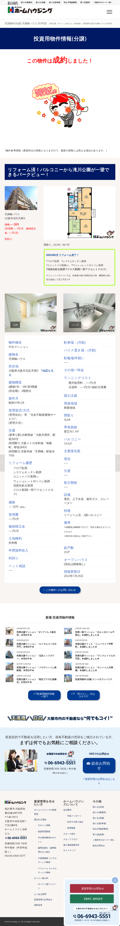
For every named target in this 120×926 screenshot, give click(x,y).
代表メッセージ (74, 815)
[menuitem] (26, 2)
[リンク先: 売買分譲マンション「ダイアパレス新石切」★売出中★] (9, 631)
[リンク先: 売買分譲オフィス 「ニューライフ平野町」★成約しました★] (68, 643)
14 (101, 329)
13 (98, 329)
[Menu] (108, 12)
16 (106, 329)
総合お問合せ (13, 4)
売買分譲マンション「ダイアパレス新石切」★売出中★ (36, 633)
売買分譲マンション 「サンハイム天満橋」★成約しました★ (94, 669)
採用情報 (71, 827)
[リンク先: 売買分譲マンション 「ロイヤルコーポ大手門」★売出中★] (9, 643)
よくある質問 (40, 894)
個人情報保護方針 (71, 844)
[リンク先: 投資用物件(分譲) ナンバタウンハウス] (68, 678)
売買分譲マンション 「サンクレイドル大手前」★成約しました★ (95, 657)
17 (108, 329)
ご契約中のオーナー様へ (102, 2)
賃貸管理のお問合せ (43, 899)
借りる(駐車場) (54, 2)
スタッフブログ (70, 839)
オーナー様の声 (41, 878)
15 (103, 329)
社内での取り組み (75, 821)
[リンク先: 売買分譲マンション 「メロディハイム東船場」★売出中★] (9, 666)
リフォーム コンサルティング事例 (47, 870)
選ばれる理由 (40, 819)
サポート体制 (44, 825)
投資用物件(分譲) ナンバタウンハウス (93, 679)
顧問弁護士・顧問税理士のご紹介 (47, 849)
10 (42, 329)
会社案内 (67, 809)
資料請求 (38, 905)
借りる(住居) (98, 806)
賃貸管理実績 (44, 831)
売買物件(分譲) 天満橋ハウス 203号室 (26, 23)
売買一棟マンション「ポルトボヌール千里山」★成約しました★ (95, 633)
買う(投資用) (85, 2)
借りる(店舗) (41, 2)
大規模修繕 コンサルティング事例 (47, 860)
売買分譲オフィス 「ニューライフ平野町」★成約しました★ (94, 645)
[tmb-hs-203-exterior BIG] (21, 198)
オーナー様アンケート (47, 886)
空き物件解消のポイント (47, 839)
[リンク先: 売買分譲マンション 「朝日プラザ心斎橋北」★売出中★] (9, 678)
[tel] (60, 761)
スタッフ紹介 (69, 833)
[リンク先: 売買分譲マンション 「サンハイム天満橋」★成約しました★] (68, 666)
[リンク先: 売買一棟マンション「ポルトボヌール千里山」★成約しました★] (68, 631)
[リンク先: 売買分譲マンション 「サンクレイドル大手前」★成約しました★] (68, 654)
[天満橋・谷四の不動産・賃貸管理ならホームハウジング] (31, 12)
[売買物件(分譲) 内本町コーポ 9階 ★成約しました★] (2, 463)
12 (96, 329)
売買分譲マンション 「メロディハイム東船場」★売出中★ (37, 669)
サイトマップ (69, 850)
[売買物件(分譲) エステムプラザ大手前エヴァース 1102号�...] (117, 463)
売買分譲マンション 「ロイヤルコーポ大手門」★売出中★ (37, 645)
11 (93, 329)
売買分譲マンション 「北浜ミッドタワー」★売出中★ (35, 657)
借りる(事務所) (26, 2)
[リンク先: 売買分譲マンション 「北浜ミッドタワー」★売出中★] (9, 654)
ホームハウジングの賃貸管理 (45, 811)
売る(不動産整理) (70, 2)
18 (111, 329)
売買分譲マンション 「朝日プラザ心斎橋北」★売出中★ (37, 680)
